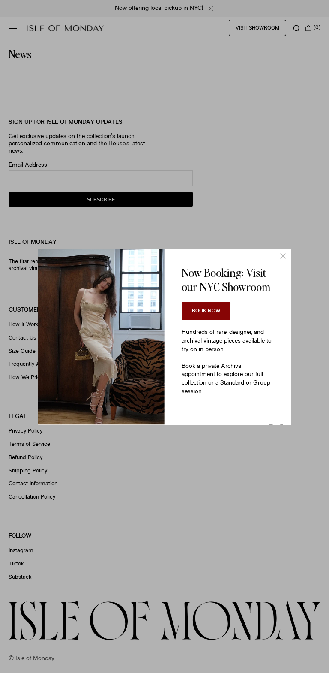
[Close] (283, 256)
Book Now (206, 311)
